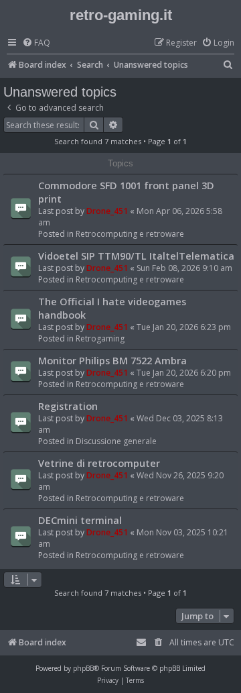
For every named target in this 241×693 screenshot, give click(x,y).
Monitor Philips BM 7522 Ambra (112, 360)
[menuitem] (36, 43)
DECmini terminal (80, 520)
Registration (68, 406)
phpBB (83, 668)
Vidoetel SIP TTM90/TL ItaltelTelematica (136, 255)
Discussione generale (116, 441)
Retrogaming (100, 338)
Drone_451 (107, 211)
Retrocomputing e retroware (130, 233)
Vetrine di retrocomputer (99, 463)
